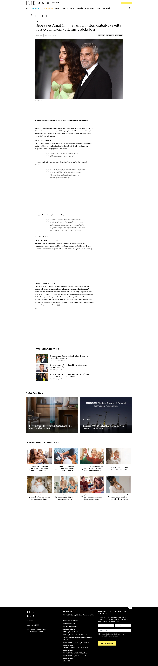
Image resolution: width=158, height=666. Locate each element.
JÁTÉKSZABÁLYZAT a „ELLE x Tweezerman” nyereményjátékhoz (74, 657)
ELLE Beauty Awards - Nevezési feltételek (73, 632)
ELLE (54, 35)
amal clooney (101, 35)
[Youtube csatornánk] (47, 3)
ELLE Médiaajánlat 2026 (69, 623)
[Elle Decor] (30, 3)
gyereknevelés (118, 35)
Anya (44, 16)
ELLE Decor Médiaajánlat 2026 (71, 626)
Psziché (72, 8)
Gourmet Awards (47, 8)
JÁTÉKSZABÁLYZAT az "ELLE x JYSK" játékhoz (75, 653)
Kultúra (65, 8)
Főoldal (38, 16)
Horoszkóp (107, 8)
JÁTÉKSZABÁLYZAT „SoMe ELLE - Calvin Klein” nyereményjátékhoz (75, 649)
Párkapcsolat (89, 8)
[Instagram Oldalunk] (30, 616)
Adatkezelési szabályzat (69, 629)
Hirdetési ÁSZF (66, 661)
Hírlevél (57, 3)
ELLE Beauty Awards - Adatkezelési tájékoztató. (75, 635)
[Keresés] (129, 8)
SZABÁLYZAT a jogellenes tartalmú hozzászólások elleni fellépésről (77, 639)
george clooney (110, 35)
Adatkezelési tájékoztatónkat (110, 636)
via (37, 309)
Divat (28, 8)
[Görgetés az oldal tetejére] (130, 607)
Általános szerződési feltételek (70, 620)
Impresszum (65, 618)
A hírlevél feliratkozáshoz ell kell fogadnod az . (112, 635)
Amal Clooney (39, 143)
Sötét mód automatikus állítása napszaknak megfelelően (38, 630)
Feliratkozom (106, 643)
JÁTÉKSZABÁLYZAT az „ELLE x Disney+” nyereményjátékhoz (78, 615)
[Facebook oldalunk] (39, 3)
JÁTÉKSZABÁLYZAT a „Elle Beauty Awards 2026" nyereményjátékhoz (76, 644)
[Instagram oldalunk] (43, 3)
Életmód (80, 8)
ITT (58, 305)
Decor (99, 8)
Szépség (57, 8)
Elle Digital (35, 8)
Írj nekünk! (30, 621)
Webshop (127, 3)
